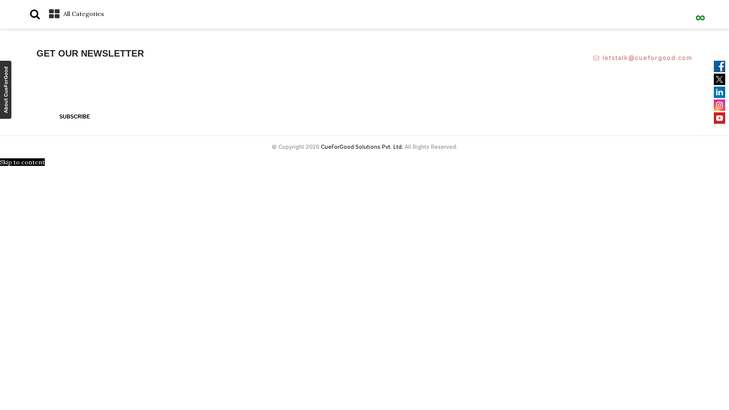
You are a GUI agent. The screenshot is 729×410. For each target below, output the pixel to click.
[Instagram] (719, 105)
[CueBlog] (700, 13)
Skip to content (22, 162)
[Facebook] (719, 66)
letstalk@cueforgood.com (648, 58)
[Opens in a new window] (5, 91)
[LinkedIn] (719, 92)
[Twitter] (719, 79)
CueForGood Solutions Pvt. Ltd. (362, 147)
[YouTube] (719, 118)
